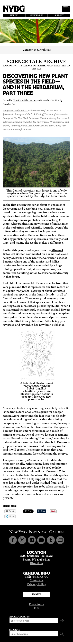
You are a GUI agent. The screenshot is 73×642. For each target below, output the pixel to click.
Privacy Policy (36, 584)
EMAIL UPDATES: (19, 617)
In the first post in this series (21, 205)
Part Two (54, 126)
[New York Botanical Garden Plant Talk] (60, 540)
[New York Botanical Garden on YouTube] (41, 540)
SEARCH (14, 630)
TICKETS (14, 15)
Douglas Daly (9, 104)
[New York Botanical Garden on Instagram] (32, 540)
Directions (36, 563)
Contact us (36, 580)
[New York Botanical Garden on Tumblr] (51, 540)
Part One (39, 126)
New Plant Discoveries (24, 100)
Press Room (36, 604)
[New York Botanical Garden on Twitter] (22, 540)
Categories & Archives (37, 50)
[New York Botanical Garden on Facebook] (13, 540)
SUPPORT (59, 15)
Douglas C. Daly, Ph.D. (15, 111)
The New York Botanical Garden (30, 118)
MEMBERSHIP (36, 15)
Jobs (36, 608)
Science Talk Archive (36, 62)
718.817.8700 (39, 577)
